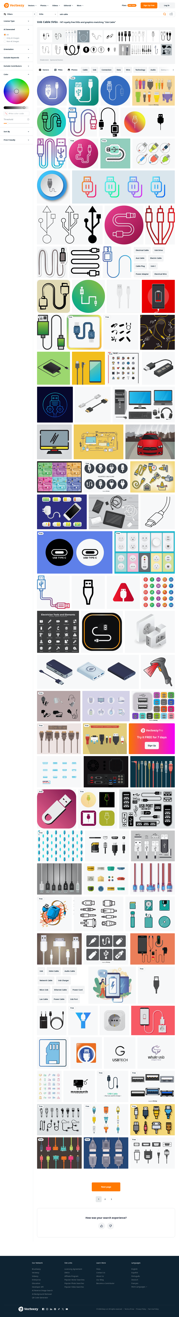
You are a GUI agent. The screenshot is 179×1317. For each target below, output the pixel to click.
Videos (55, 5)
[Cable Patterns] (59, 477)
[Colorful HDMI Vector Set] (59, 1153)
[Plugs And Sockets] (144, 552)
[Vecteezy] (14, 5)
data (119, 70)
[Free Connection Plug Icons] (98, 914)
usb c (153, 266)
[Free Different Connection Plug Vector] (106, 1119)
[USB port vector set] (59, 879)
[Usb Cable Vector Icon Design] (115, 91)
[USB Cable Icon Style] (83, 153)
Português (135, 1276)
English (134, 1269)
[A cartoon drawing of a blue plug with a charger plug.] (54, 914)
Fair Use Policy (153, 1309)
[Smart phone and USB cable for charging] (88, 368)
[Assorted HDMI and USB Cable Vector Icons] (106, 477)
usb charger (63, 980)
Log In (166, 5)
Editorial (67, 5)
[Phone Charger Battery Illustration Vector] (62, 511)
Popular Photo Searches (74, 1283)
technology (140, 70)
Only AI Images (13, 38)
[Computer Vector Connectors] (105, 738)
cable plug (140, 266)
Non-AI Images (13, 41)
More (79, 5)
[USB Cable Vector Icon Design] (51, 122)
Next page (106, 1187)
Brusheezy (36, 1269)
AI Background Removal (42, 1294)
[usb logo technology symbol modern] (119, 1053)
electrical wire (161, 274)
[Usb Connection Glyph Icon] (117, 262)
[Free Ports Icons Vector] (106, 879)
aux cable (140, 258)
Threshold (8, 119)
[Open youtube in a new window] (67, 1309)
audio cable (70, 971)
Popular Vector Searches (74, 1280)
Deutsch (134, 1280)
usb (94, 70)
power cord (78, 990)
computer (165, 70)
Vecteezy (35, 1272)
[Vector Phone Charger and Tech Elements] (113, 511)
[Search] (164, 14)
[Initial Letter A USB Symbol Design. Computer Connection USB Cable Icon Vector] (123, 592)
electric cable (156, 258)
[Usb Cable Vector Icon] (52, 91)
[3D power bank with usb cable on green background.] (53, 368)
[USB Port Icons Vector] (147, 809)
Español (134, 1272)
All (8, 35)
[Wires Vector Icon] (160, 225)
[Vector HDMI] (106, 1153)
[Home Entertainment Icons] (106, 706)
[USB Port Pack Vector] (153, 846)
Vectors (31, 5)
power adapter (142, 274)
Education (36, 1283)
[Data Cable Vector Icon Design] (51, 332)
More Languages (138, 1287)
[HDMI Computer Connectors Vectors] (152, 1153)
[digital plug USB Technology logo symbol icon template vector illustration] (86, 1053)
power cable (59, 999)
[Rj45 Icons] (59, 1119)
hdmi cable (54, 971)
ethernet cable (60, 990)
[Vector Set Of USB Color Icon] (153, 706)
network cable (46, 980)
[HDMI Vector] (59, 738)
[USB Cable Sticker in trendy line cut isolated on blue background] (115, 153)
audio (153, 70)
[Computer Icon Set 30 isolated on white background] (49, 1086)
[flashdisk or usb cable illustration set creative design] (120, 332)
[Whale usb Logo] (156, 1053)
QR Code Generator (40, 1297)
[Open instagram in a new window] (47, 1309)
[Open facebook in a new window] (43, 1309)
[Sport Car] (150, 442)
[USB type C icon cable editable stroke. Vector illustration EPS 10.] (157, 511)
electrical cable (142, 250)
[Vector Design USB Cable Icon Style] (82, 122)
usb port (74, 999)
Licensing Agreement (73, 1269)
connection (106, 70)
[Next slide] (171, 70)
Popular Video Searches (74, 1287)
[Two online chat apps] (150, 632)
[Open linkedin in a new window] (51, 1309)
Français (134, 1283)
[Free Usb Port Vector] (59, 771)
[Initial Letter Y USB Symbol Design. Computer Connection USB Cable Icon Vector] (83, 1020)
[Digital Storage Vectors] (150, 914)
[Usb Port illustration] (106, 771)
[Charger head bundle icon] (51, 1020)
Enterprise (36, 1280)
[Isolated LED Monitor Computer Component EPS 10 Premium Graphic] (54, 442)
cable (85, 70)
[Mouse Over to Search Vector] (98, 442)
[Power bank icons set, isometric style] (88, 672)
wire (128, 70)
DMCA (67, 1272)
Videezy (35, 1276)
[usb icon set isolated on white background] (70, 225)
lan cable (44, 999)
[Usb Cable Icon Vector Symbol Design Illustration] (88, 592)
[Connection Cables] (153, 153)
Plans (124, 5)
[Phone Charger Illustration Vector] (58, 706)
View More (166, 49)
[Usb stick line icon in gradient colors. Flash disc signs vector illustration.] (123, 187)
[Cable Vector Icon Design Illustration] (88, 296)
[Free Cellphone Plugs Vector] (59, 949)
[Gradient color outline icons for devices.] (158, 592)
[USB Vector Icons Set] (106, 949)
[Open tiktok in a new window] (59, 1309)
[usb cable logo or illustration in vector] (156, 985)
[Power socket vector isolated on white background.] (114, 1020)
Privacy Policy (141, 1309)
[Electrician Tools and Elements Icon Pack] (58, 632)
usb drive (159, 250)
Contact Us (100, 1272)
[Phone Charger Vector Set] (152, 949)
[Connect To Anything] (152, 879)
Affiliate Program (71, 1276)
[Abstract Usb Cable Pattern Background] (60, 846)
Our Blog (100, 1280)
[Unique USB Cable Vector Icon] (148, 122)
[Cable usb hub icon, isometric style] (158, 368)
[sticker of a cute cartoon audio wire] (52, 262)
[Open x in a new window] (63, 1309)
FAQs (98, 1269)
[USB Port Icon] (152, 771)
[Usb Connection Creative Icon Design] (84, 332)
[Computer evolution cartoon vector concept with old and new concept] (144, 405)
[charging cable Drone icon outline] (85, 262)
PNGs (60, 70)
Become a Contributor (105, 1283)
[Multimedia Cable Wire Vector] (153, 91)
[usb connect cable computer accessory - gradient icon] (52, 153)
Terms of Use (129, 1309)
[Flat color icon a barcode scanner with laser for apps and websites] (158, 672)
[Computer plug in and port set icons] (107, 846)
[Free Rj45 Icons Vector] (152, 477)
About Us (100, 1276)
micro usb (44, 990)
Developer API (38, 1287)
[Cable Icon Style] (124, 225)
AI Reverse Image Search (42, 1290)
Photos (43, 5)
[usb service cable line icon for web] (55, 405)
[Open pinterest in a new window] (55, 1309)
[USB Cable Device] (102, 632)
